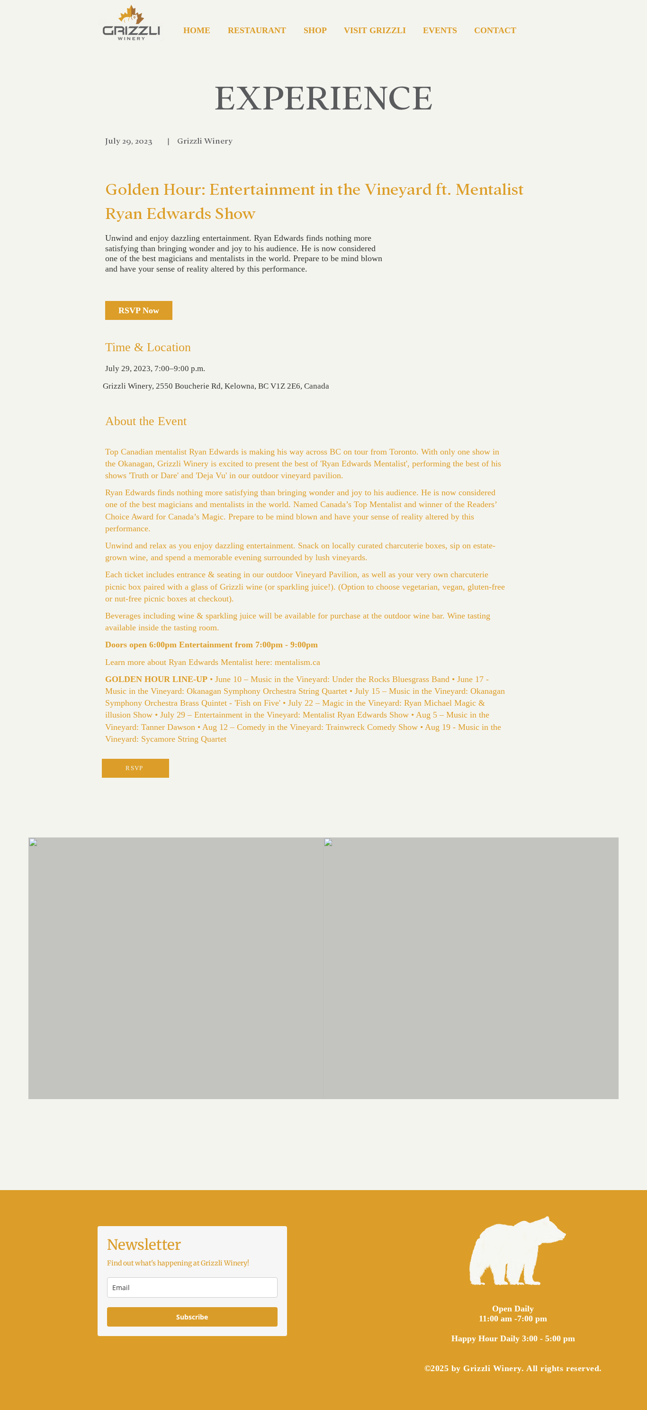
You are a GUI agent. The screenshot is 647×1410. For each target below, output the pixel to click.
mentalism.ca (297, 662)
